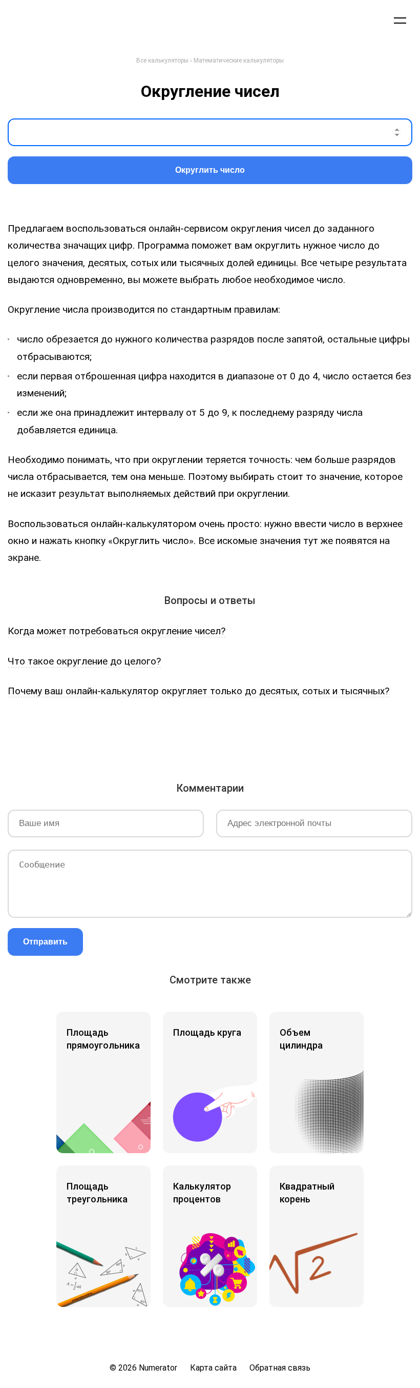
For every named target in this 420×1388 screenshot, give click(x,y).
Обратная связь (279, 1368)
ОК (195, 739)
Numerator (57, 20)
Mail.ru (224, 739)
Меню (400, 20)
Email (310, 739)
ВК (109, 739)
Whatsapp (282, 739)
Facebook (138, 739)
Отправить (45, 941)
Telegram (253, 739)
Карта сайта (213, 1368)
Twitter (167, 739)
